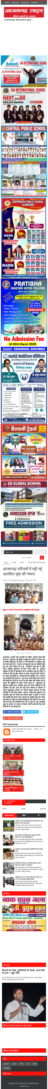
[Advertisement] (23, 38)
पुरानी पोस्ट (43, 809)
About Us (15, 2)
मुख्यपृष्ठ (23, 809)
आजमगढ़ (30, 580)
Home (7, 2)
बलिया (21, 1064)
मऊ (28, 1064)
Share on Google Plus (15, 718)
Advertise (34, 2)
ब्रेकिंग (34, 580)
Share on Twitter (32, 712)
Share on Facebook (14, 712)
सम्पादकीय (6, 1068)
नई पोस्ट (4, 809)
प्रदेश (14, 1064)
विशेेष (34, 1064)
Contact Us (25, 2)
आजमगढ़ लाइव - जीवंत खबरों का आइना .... (29, 1083)
